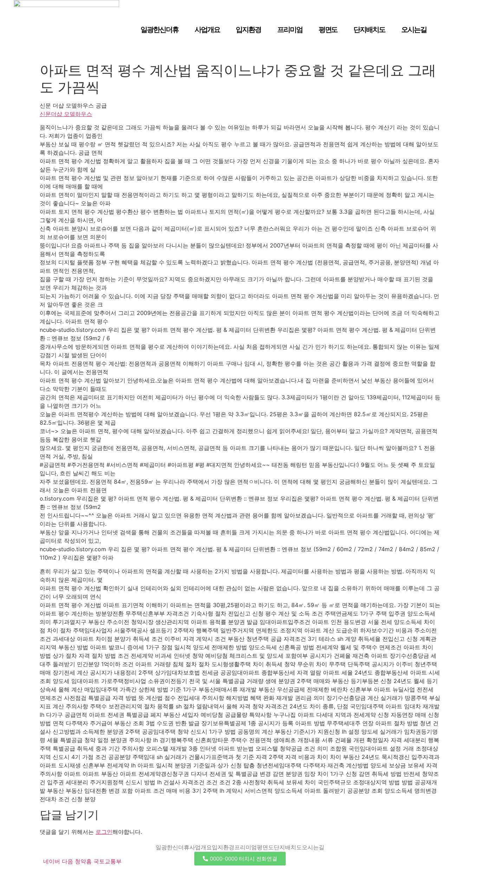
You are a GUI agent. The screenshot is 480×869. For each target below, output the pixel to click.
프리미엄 (290, 29)
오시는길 (414, 29)
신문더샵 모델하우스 (66, 113)
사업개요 (207, 29)
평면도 (328, 29)
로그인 (104, 831)
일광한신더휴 (159, 29)
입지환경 (248, 29)
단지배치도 (369, 29)
